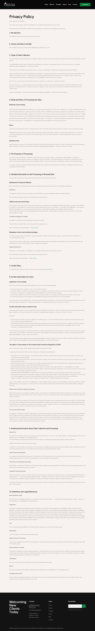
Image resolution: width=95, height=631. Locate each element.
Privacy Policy (34, 227)
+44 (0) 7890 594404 (35, 610)
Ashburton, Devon (34, 615)
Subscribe (84, 607)
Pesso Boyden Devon (40, 628)
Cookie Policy (48, 269)
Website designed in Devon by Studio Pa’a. (19, 628)
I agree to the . (76, 609)
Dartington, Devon (34, 617)
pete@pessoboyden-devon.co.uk (34, 606)
